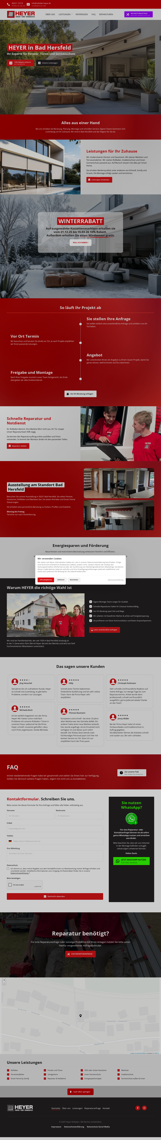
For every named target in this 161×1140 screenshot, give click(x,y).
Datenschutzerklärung (115, 580)
